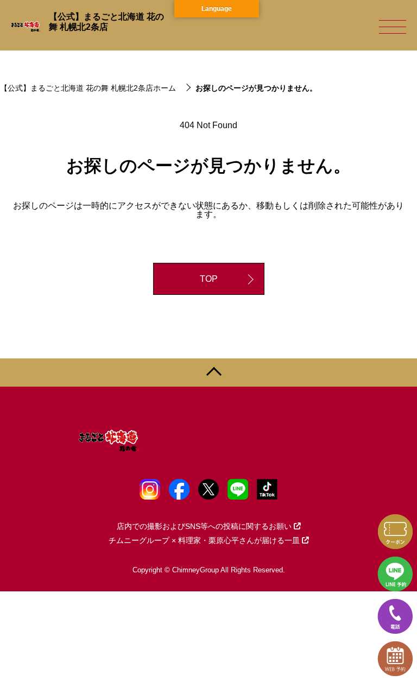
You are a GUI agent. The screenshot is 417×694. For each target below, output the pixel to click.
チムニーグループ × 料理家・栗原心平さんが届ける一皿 (204, 540)
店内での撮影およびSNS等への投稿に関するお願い (204, 526)
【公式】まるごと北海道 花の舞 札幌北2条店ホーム (88, 88)
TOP (209, 278)
